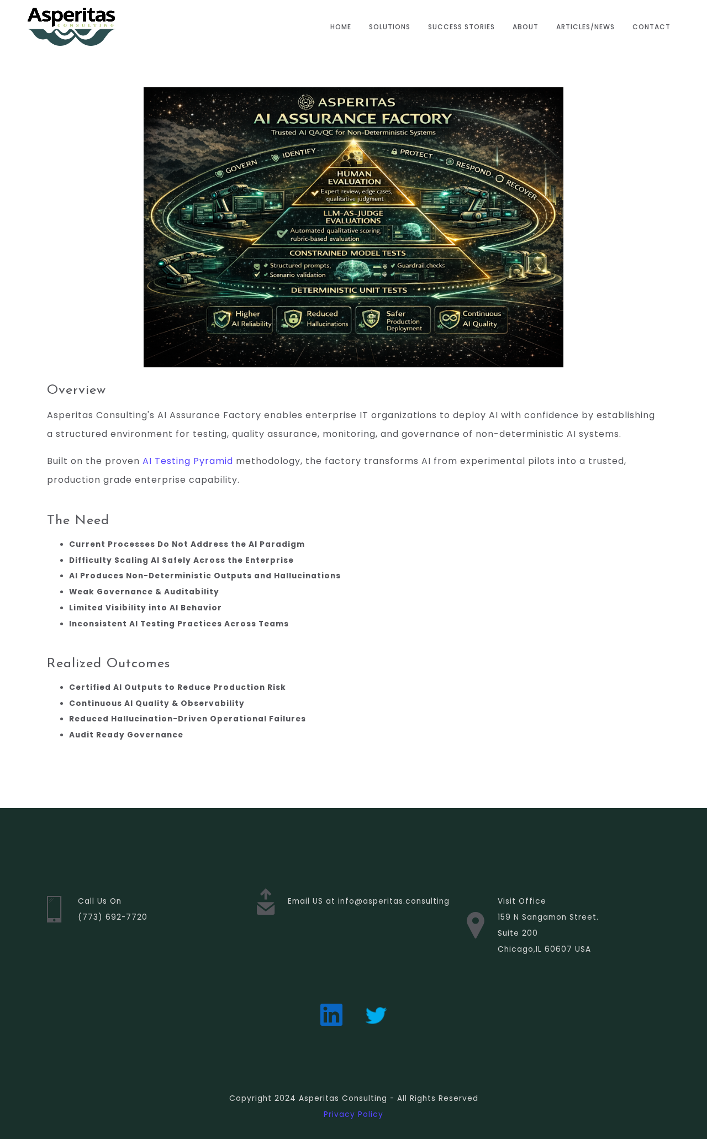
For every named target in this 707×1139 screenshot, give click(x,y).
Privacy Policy (353, 1114)
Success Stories (461, 26)
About (526, 26)
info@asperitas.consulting (394, 901)
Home (340, 26)
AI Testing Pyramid (188, 461)
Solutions (389, 26)
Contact (651, 26)
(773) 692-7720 (112, 917)
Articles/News (585, 26)
